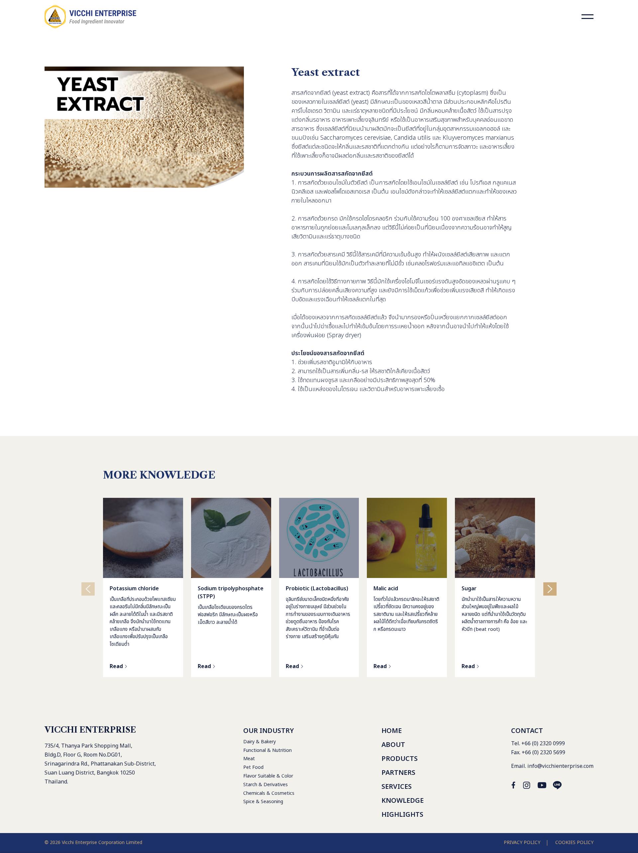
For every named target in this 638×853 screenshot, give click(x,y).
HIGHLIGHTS (402, 815)
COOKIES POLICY (574, 842)
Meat (249, 758)
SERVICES (396, 787)
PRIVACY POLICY (522, 842)
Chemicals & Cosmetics (268, 793)
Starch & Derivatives (265, 784)
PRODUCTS (399, 759)
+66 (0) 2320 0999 (543, 744)
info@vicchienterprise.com (560, 766)
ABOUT (393, 745)
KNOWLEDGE (402, 801)
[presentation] (88, 589)
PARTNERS (398, 773)
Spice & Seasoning (263, 801)
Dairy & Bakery (259, 741)
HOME (391, 731)
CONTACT (527, 731)
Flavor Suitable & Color (268, 776)
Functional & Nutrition (267, 750)
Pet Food (253, 767)
